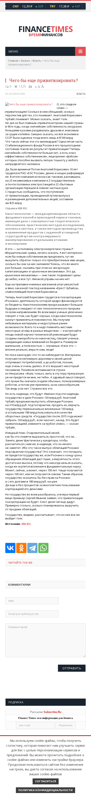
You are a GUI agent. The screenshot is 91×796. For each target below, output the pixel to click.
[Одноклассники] (21, 548)
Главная (13, 60)
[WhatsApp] (43, 548)
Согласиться (45, 781)
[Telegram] (32, 548)
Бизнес (25, 60)
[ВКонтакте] (10, 548)
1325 (22, 86)
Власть (37, 60)
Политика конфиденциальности (45, 790)
